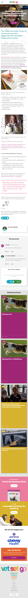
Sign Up (18, 281)
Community (14, 575)
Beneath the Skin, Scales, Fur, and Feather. (11, 176)
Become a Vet (14, 573)
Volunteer (14, 577)
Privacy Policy (14, 587)
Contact (14, 585)
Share (12, 22)
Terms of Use (14, 588)
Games (14, 583)
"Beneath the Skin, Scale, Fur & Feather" (11, 57)
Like (14, 251)
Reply (8, 251)
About (14, 581)
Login (11, 281)
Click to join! (14, 557)
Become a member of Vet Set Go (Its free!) (12, 141)
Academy (14, 579)
